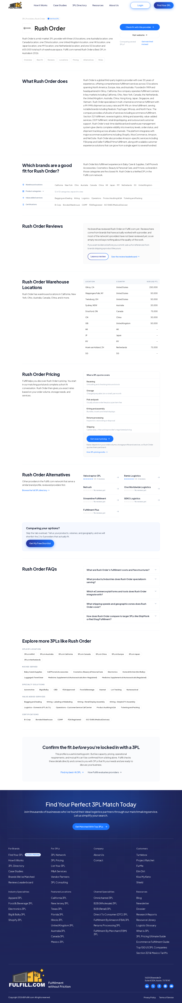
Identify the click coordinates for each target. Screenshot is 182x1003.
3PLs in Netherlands (32, 660)
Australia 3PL (58, 930)
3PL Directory (79, 5)
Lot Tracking (116, 690)
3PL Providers (28, 19)
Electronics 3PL (17, 908)
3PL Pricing (57, 860)
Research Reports (146, 914)
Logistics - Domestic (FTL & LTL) (37, 707)
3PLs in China (101, 654)
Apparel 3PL (15, 897)
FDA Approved (69, 690)
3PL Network (58, 854)
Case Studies (60, 5)
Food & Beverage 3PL (20, 903)
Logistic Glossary (146, 925)
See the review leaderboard (124, 256)
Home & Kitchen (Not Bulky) (134, 672)
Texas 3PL (56, 908)
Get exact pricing (98, 438)
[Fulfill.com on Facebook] (159, 986)
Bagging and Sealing (33, 702)
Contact (98, 860)
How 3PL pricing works (96, 452)
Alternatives (88, 60)
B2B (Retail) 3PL (102, 908)
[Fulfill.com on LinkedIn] (147, 986)
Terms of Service (166, 997)
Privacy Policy (150, 997)
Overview (28, 60)
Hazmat (102, 690)
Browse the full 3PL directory (34, 490)
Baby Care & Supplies (33, 672)
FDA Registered (74, 719)
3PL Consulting (59, 882)
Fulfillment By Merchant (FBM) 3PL (110, 932)
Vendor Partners (60, 876)
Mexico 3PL (57, 941)
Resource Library (146, 919)
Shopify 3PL (15, 919)
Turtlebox (141, 854)
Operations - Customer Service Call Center (74, 707)
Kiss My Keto (143, 876)
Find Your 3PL (164, 5)
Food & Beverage (87, 690)
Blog (139, 897)
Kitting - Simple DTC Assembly (122, 702)
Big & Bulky (44, 690)
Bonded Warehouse (44, 719)
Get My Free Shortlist (40, 543)
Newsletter (142, 903)
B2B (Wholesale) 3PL (105, 903)
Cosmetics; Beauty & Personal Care (88, 672)
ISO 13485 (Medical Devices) (98, 719)
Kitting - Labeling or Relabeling (59, 702)
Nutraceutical (132, 690)
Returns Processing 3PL (107, 925)
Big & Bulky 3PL (16, 914)
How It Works (40, 5)
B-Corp (27, 719)
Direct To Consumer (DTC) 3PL (111, 914)
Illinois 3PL (57, 919)
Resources (97, 5)
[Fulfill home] (15, 5)
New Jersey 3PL (60, 903)
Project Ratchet (145, 860)
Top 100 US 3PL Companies (151, 947)
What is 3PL (142, 930)
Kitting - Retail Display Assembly (91, 702)
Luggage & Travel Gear (33, 677)
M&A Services (59, 871)
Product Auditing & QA (106, 707)
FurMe (139, 865)
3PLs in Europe (118, 654)
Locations (63, 60)
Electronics (113, 672)
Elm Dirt (140, 871)
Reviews (51, 60)
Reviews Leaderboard (20, 882)
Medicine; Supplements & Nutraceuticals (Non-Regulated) (72, 677)
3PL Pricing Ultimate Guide (151, 936)
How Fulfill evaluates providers (103, 772)
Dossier (140, 908)
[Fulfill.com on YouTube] (171, 986)
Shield (139, 882)
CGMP (60, 719)
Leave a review (98, 256)
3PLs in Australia (46, 654)
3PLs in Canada (84, 654)
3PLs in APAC (29, 654)
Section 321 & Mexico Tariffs (152, 952)
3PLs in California (65, 654)
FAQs (100, 60)
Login (140, 5)
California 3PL (59, 897)
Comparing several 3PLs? (136, 42)
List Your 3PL (58, 865)
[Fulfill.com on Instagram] (165, 986)
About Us (114, 5)
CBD (56, 690)
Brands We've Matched (21, 876)
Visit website (138, 35)
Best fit (40, 60)
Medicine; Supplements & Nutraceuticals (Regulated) (124, 677)
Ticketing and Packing (130, 707)
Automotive (29, 690)
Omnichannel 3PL (103, 897)
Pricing (76, 60)
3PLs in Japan (134, 654)
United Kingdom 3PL (62, 925)
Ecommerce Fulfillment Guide (152, 941)
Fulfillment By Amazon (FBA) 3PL (112, 919)
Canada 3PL (57, 936)
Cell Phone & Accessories (57, 672)
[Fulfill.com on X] (153, 986)
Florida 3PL (57, 914)
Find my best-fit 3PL (71, 772)
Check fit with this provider (138, 27)
